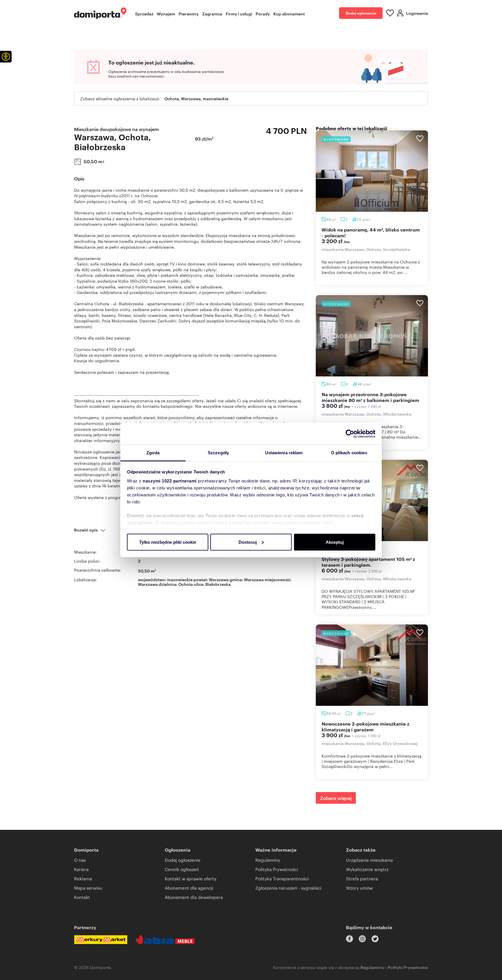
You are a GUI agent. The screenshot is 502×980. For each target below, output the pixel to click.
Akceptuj (335, 541)
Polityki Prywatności (408, 967)
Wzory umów (359, 888)
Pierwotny (189, 13)
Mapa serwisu (88, 888)
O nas (80, 860)
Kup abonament (289, 13)
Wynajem (166, 13)
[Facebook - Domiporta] (349, 938)
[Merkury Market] (100, 939)
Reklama (83, 878)
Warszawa (148, 584)
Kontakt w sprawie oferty (190, 878)
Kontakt (82, 897)
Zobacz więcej (336, 798)
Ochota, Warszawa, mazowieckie (196, 98)
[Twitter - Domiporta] (375, 938)
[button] (6, 56)
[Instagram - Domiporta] (362, 938)
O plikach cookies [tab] (349, 452)
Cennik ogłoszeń (182, 869)
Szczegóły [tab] (218, 452)
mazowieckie (180, 579)
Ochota (185, 584)
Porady (263, 13)
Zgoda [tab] (152, 452)
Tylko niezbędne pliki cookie (167, 541)
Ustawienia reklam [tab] (284, 452)
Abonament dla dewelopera (194, 897)
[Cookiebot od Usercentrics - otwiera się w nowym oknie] (349, 433)
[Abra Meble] (165, 939)
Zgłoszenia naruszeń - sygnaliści (288, 888)
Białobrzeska (218, 584)
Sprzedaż (144, 13)
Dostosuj (248, 541)
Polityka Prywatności (276, 869)
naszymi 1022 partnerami (170, 480)
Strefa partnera (362, 878)
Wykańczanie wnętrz (367, 869)
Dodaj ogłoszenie (361, 12)
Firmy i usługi (239, 13)
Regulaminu (372, 967)
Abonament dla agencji (189, 888)
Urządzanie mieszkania (369, 860)
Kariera (81, 869)
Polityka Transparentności (282, 878)
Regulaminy (267, 860)
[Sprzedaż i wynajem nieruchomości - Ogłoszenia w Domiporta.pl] (100, 13)
